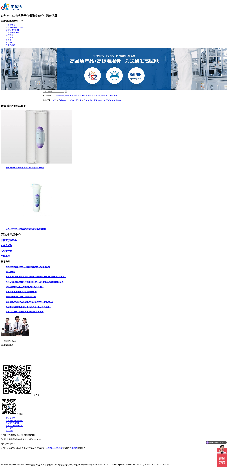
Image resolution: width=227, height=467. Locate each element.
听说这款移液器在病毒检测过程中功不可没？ (25, 287)
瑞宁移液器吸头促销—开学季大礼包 (21, 297)
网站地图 (9, 431)
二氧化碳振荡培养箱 (62, 96)
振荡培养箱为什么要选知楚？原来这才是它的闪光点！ (28, 307)
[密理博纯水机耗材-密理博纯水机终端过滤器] (11, 9)
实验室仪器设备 (75, 100)
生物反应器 (112, 96)
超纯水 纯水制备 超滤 (93, 100)
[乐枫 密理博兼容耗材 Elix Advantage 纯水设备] (36, 163)
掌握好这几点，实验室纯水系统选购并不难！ (25, 312)
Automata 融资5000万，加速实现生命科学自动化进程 (28, 267)
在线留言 (9, 428)
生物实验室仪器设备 (14, 28)
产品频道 (62, 100)
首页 (54, 100)
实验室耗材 (6, 251)
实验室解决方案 (12, 32)
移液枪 (94, 96)
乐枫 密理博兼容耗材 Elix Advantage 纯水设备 (25, 168)
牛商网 (74, 448)
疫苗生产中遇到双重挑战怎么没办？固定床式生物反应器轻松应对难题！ (36, 277)
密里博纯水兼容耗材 (112, 100)
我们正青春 (10, 272)
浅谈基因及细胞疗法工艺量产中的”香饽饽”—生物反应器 (29, 302)
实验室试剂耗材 (12, 30)
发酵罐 (88, 96)
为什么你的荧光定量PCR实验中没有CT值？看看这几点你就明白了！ (34, 282)
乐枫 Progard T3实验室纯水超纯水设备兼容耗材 (26, 229)
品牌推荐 (9, 35)
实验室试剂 (6, 245)
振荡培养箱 (102, 96)
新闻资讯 (9, 40)
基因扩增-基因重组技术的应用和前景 (21, 292)
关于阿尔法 (10, 45)
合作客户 (9, 37)
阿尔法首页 (10, 25)
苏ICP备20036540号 (54, 448)
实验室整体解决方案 (14, 426)
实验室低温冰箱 (78, 96)
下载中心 (9, 42)
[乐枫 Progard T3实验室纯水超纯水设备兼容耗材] (36, 224)
